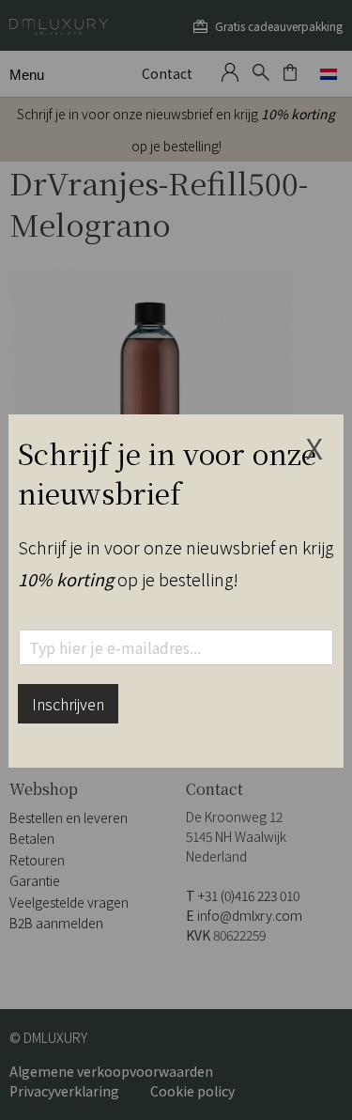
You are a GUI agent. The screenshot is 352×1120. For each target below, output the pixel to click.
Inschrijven (68, 703)
